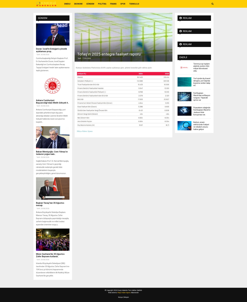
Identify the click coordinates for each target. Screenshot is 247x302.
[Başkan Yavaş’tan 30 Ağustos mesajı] (52, 188)
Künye (120, 297)
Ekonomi (78, 4)
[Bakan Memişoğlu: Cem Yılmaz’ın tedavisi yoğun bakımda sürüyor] (52, 137)
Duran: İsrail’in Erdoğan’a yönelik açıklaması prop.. (51, 50)
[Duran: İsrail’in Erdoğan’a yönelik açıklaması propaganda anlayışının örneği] (52, 34)
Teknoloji (134, 4)
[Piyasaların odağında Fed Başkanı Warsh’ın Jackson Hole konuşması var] (184, 111)
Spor (122, 4)
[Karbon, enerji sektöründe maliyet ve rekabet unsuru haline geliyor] (184, 125)
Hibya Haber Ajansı (124, 293)
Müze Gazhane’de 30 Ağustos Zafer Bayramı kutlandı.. (50, 255)
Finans (113, 4)
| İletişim (126, 297)
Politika (102, 4)
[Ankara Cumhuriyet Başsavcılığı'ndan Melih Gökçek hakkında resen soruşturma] (52, 86)
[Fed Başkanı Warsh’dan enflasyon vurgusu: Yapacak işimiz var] (184, 96)
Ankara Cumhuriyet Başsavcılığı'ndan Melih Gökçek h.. (52, 101)
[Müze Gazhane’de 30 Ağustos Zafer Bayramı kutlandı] (52, 240)
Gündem (90, 4)
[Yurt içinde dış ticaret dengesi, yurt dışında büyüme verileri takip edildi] (184, 82)
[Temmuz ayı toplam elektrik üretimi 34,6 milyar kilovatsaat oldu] (184, 67)
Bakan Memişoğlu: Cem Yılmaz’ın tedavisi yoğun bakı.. (52, 152)
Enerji (67, 4)
